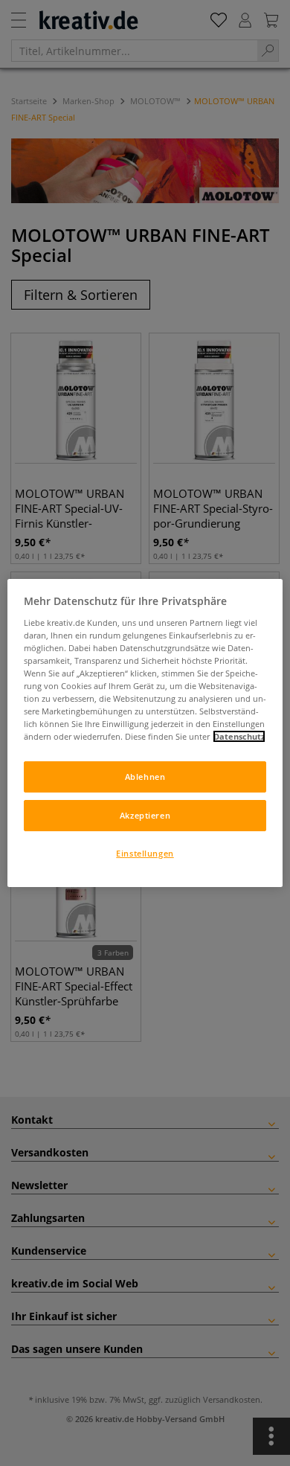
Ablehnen (145, 776)
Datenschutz (239, 736)
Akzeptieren (145, 815)
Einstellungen (144, 853)
